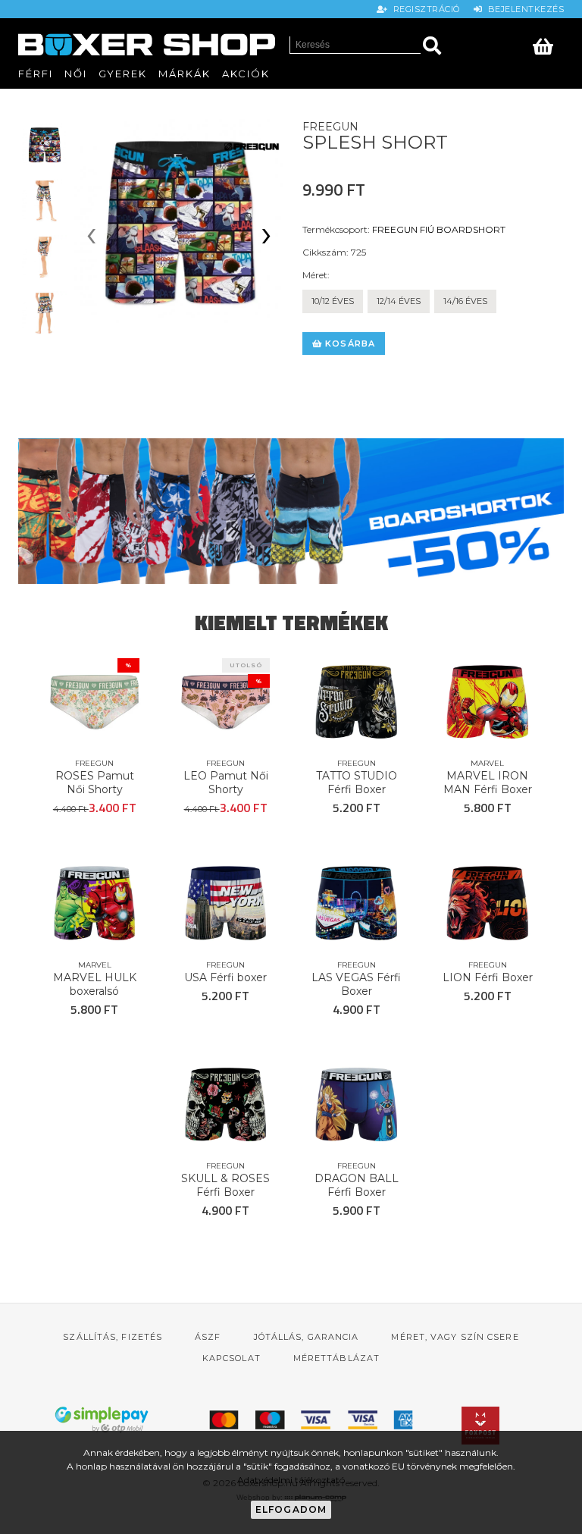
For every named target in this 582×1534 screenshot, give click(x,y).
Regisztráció (425, 9)
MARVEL (487, 763)
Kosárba (348, 343)
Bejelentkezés (523, 9)
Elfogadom (291, 1509)
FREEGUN (395, 229)
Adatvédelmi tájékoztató (291, 1479)
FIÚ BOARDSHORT (462, 229)
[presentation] (91, 237)
